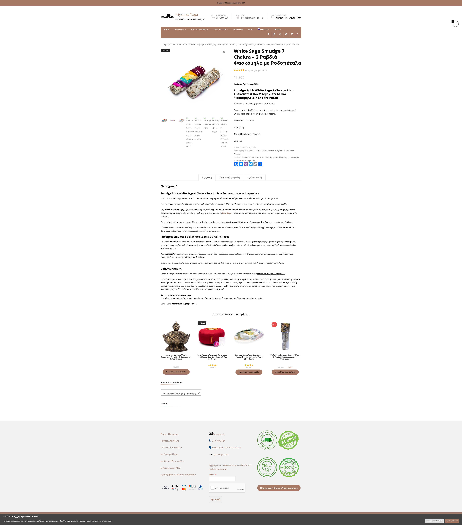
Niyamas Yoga (186, 14)
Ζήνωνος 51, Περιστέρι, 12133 (226, 447)
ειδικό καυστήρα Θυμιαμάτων (271, 273)
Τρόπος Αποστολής (170, 440)
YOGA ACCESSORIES (198, 29)
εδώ (195, 304)
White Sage (264, 157)
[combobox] (181, 393)
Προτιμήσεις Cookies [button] (434, 521)
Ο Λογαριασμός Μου (170, 467)
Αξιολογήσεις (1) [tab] (255, 177)
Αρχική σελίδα (168, 44)
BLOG (250, 29)
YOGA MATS (179, 29)
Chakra (245, 157)
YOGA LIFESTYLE (220, 29)
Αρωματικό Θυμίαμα (279, 157)
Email (212, 474)
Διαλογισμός (294, 157)
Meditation (253, 157)
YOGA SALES (238, 29)
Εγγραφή (215, 499)
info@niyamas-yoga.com (252, 18)
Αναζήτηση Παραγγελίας (172, 461)
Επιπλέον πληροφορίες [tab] (230, 177)
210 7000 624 (222, 18)
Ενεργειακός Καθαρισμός (244, 160)
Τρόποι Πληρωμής (169, 434)
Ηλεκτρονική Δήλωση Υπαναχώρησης (279, 487)
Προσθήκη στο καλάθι (176, 372)
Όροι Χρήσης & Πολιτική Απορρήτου (178, 474)
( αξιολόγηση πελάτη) (256, 70)
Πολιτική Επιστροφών (171, 447)
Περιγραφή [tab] (207, 177)
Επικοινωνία (219, 434)
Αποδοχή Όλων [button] (452, 521)
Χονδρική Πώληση (169, 454)
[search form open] (297, 34)
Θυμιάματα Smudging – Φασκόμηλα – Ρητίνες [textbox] (181, 393)
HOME (166, 29)
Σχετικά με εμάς (220, 454)
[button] (224, 52)
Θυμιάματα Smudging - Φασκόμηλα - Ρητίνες (217, 44)
